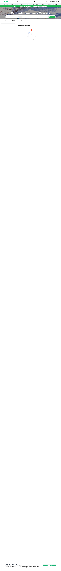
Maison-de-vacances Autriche (9, 20)
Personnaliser (49, 567)
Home (3, 20)
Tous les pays (55, 4)
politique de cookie (9, 568)
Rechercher (51, 16)
